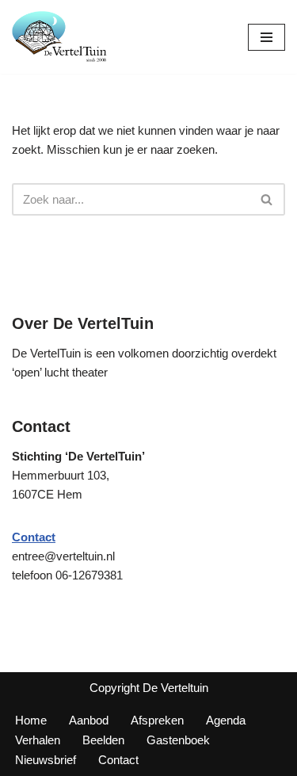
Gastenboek (178, 740)
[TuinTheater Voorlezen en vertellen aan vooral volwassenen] (59, 37)
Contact (118, 759)
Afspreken (157, 720)
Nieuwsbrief (45, 759)
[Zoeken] (267, 199)
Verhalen (37, 740)
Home (31, 720)
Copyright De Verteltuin (148, 687)
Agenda (226, 720)
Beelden (103, 740)
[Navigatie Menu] (266, 37)
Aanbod (89, 720)
